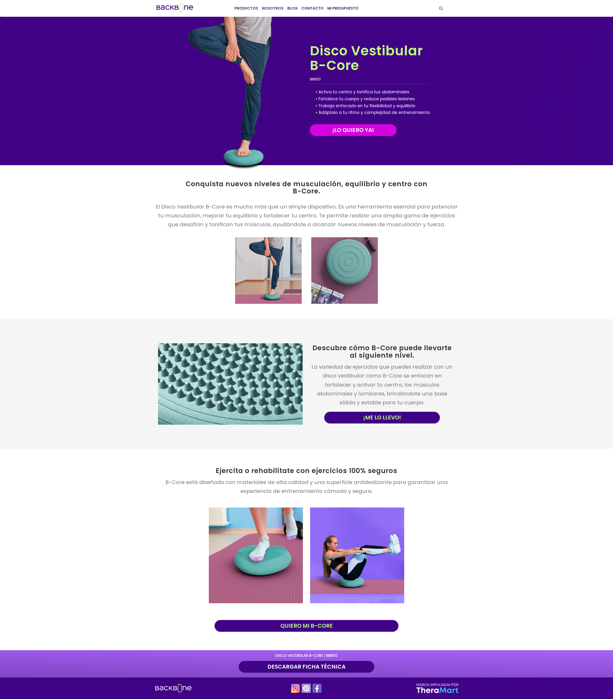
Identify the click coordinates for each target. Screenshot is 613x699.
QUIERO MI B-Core (306, 626)
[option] (268, 270)
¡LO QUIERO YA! (353, 130)
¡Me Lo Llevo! (382, 417)
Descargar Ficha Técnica (306, 667)
